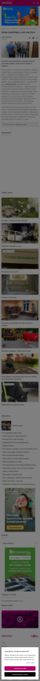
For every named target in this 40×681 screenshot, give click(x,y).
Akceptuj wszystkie (20, 668)
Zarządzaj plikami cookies (20, 674)
